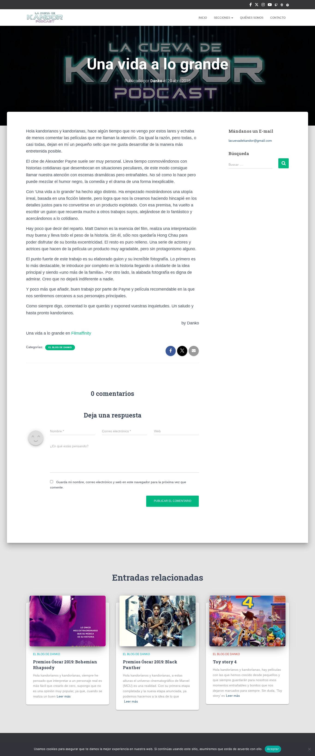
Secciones (222, 17)
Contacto (277, 17)
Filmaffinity (81, 333)
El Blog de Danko (60, 347)
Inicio (203, 17)
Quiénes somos (251, 17)
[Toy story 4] (247, 621)
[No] (309, 749)
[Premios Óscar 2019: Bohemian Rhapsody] (68, 621)
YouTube (270, 5)
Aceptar (273, 749)
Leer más (64, 696)
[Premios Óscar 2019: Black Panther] (157, 621)
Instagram (263, 5)
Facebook (251, 5)
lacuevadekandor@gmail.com (250, 140)
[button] (232, 17)
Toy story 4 (225, 662)
